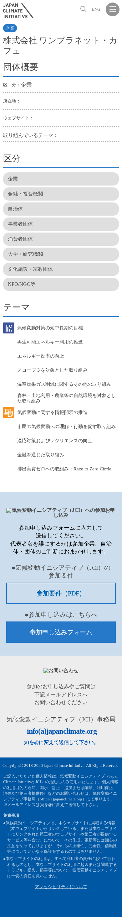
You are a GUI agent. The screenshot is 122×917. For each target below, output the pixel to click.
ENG (96, 9)
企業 (10, 28)
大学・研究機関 (25, 254)
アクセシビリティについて (61, 886)
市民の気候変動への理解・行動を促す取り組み (66, 426)
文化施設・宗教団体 (30, 269)
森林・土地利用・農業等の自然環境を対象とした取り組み (66, 398)
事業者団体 (20, 224)
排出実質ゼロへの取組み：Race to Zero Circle (64, 468)
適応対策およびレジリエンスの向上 (54, 440)
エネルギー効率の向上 (40, 356)
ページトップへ (112, 907)
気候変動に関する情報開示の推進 (52, 412)
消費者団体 (20, 239)
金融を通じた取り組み (40, 454)
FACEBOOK (82, 907)
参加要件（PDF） (61, 593)
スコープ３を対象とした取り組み (52, 370)
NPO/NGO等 (22, 284)
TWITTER (97, 907)
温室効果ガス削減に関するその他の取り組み (64, 384)
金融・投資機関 (25, 194)
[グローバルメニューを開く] (112, 9)
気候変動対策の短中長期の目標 (50, 327)
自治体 (15, 209)
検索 (83, 9)
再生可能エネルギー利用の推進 (50, 341)
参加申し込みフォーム (61, 632)
